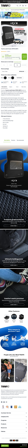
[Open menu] (25, 5)
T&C (19, 58)
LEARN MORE (14, 225)
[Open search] (17, 5)
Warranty (24, 86)
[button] (11, 57)
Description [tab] (7, 140)
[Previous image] (3, 34)
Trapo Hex (7, 9)
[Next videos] (25, 370)
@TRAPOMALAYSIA (14, 356)
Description (4, 86)
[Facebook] (1, 402)
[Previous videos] (2, 370)
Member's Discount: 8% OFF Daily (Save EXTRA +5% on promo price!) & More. (14, 2)
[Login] (20, 5)
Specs (10, 86)
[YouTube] (4, 402)
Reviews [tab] (13, 140)
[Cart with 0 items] (23, 5)
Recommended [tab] (20, 140)
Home (2, 9)
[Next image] (25, 34)
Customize (19, 77)
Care (17, 86)
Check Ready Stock (17, 61)
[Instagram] (6, 402)
